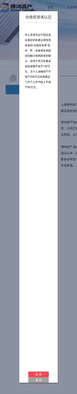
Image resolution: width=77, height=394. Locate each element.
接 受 (38, 374)
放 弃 (38, 380)
